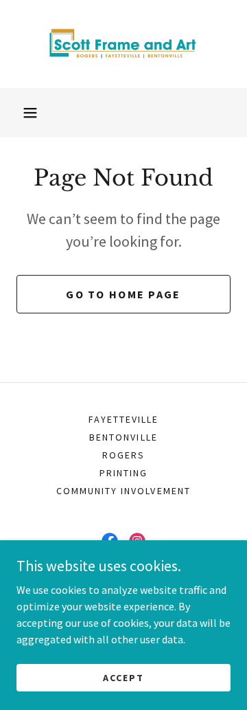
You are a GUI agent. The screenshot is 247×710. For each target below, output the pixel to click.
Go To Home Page (123, 294)
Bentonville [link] (123, 437)
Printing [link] (123, 473)
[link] (123, 43)
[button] (30, 112)
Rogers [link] (123, 455)
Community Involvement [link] (123, 491)
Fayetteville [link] (123, 419)
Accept (123, 677)
